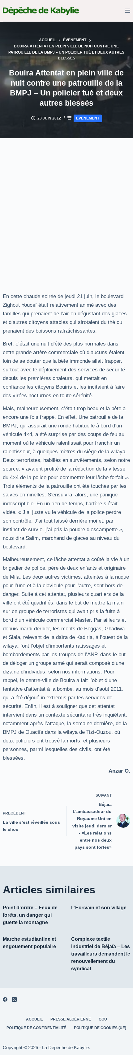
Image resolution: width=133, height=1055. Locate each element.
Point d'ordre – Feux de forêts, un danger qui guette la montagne (30, 915)
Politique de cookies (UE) (100, 1028)
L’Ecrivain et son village (99, 907)
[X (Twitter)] (14, 999)
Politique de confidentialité (36, 1028)
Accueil (34, 1019)
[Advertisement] (66, 207)
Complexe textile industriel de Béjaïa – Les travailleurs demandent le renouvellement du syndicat (100, 953)
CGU (103, 1019)
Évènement (87, 118)
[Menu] (127, 11)
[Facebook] (5, 999)
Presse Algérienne (70, 1019)
